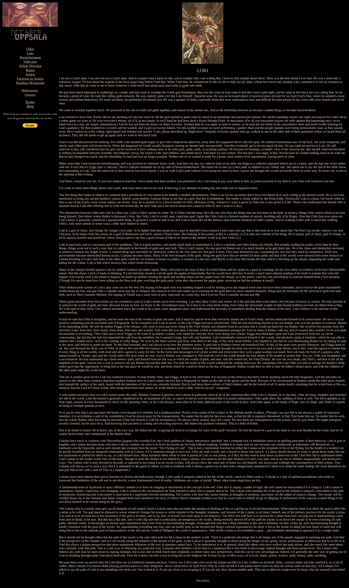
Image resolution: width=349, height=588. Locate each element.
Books (30, 102)
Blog (30, 106)
